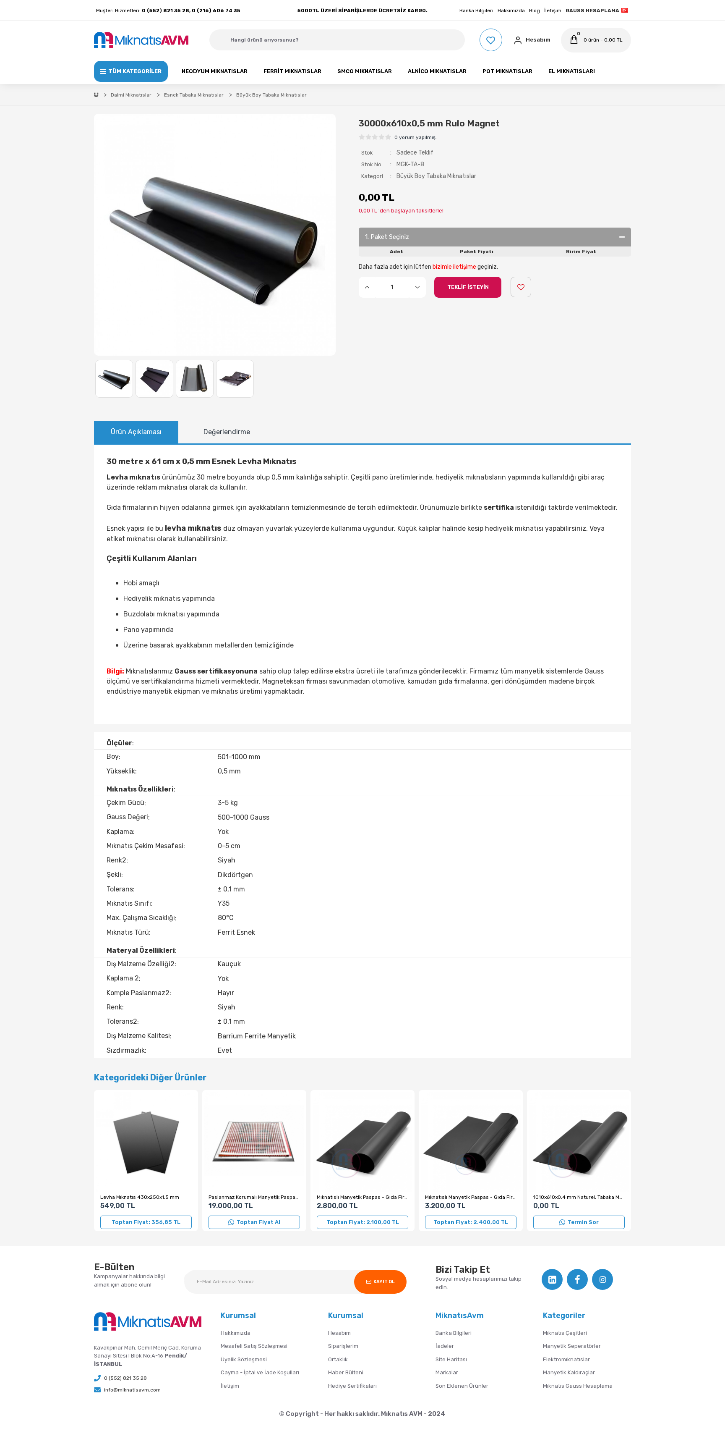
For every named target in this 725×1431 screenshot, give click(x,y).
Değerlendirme (226, 432)
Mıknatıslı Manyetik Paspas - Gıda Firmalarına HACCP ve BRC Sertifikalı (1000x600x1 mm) (362, 1197)
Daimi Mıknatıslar (131, 95)
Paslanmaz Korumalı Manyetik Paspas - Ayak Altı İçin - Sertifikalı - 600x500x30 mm (254, 1197)
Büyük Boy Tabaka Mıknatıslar (436, 176)
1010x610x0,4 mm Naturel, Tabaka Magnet (579, 1197)
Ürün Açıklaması (136, 432)
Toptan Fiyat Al (258, 1222)
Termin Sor (583, 1222)
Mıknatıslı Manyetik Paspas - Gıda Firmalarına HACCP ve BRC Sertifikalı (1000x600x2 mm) (470, 1197)
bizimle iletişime (454, 266)
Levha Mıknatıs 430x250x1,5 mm (139, 1197)
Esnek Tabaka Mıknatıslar (194, 95)
